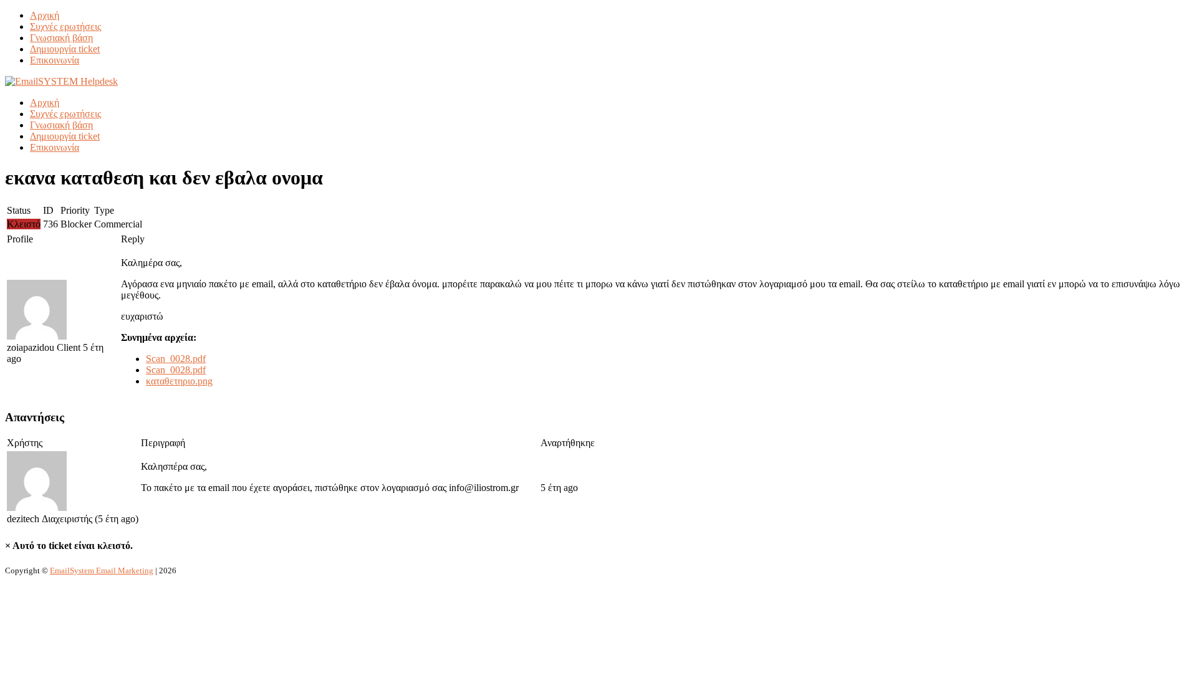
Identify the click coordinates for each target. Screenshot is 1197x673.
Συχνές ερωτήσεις (65, 26)
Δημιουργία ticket (65, 49)
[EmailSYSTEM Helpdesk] (61, 81)
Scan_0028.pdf (176, 358)
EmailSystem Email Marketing (101, 570)
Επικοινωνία (54, 60)
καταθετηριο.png (179, 381)
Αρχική (44, 15)
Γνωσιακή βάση (61, 37)
